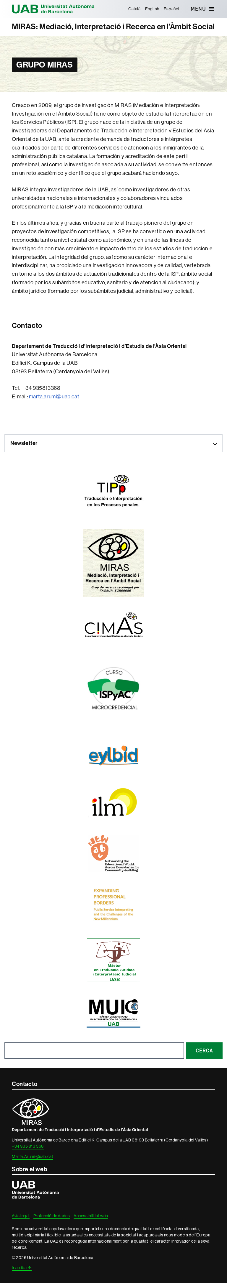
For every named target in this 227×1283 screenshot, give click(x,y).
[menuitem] (134, 9)
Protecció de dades (51, 1215)
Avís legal (21, 1215)
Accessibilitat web (91, 1215)
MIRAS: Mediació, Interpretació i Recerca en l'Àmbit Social (113, 26)
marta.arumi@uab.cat (54, 396)
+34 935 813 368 (28, 1146)
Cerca (204, 1050)
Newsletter (24, 443)
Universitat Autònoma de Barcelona (53, 8)
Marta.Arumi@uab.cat (32, 1156)
